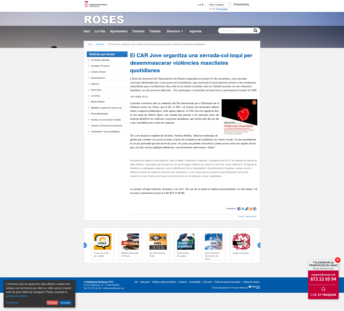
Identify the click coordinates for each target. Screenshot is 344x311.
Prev (87, 245)
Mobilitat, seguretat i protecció (106, 107)
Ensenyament (98, 77)
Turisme (138, 31)
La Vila (100, 31)
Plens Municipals (99, 113)
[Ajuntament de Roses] (172, 20)
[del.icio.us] (246, 209)
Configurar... (13, 302)
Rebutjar (52, 302)
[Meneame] (250, 209)
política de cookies (16, 296)
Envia (241, 216)
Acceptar (65, 302)
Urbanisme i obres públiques (105, 131)
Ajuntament (119, 31)
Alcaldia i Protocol (100, 65)
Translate (222, 9)
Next (257, 245)
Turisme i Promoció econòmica (107, 125)
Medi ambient (98, 101)
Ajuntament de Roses (97, 282)
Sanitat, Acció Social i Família (106, 119)
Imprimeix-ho (250, 216)
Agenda (195, 31)
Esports (95, 83)
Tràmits (155, 31)
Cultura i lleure (98, 71)
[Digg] (254, 209)
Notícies (100, 44)
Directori (175, 31)
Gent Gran (96, 89)
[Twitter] (243, 209)
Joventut (95, 95)
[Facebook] (239, 209)
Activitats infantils (100, 60)
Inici (87, 31)
